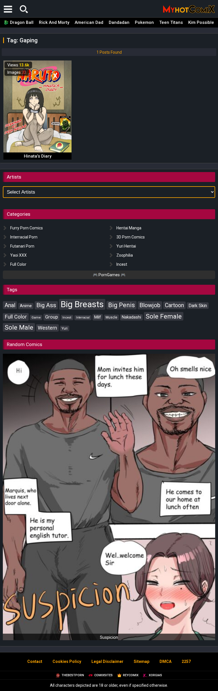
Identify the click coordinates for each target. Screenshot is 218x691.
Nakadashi (131, 317)
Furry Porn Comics (26, 228)
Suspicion (109, 637)
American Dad (89, 22)
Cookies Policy (67, 661)
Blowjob (149, 305)
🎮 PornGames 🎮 (109, 275)
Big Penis (121, 305)
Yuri (65, 328)
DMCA (165, 661)
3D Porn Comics (130, 237)
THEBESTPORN (73, 675)
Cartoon (174, 305)
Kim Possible (201, 22)
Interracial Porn (23, 237)
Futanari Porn (22, 246)
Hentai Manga (128, 228)
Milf (97, 317)
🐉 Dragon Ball (18, 22)
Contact (34, 661)
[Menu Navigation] (8, 9)
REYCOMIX (131, 675)
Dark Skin (197, 305)
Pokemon (144, 22)
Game (36, 317)
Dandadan (119, 22)
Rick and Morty (54, 22)
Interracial (83, 317)
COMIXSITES (103, 675)
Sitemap (141, 661)
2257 (186, 661)
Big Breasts (82, 304)
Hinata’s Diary (37, 156)
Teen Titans (171, 22)
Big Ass (46, 305)
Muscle (111, 317)
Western (47, 328)
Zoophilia (124, 255)
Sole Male (19, 327)
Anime (26, 305)
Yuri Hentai (126, 246)
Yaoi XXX (18, 255)
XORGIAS (155, 675)
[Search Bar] (24, 9)
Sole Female (164, 316)
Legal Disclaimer (107, 661)
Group (51, 317)
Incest (121, 264)
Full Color (18, 264)
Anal (10, 305)
